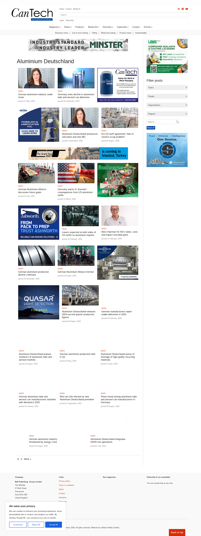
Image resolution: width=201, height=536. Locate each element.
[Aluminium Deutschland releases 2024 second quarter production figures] (80, 305)
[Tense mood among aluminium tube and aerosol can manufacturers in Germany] (119, 390)
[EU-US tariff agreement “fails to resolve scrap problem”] (119, 127)
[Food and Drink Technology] (135, 495)
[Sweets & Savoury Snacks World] (110, 511)
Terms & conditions (66, 485)
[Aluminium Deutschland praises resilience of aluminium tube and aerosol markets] (37, 347)
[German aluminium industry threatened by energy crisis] (47, 432)
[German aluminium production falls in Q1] (78, 347)
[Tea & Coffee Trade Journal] (135, 506)
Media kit (76, 9)
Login (61, 20)
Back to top (177, 532)
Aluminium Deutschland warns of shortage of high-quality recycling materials (118, 357)
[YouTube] (187, 9)
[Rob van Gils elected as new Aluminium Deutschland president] (78, 390)
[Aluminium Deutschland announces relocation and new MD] (80, 127)
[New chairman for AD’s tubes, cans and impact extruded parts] (119, 225)
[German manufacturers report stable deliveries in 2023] (119, 305)
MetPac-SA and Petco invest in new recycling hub (41, 3)
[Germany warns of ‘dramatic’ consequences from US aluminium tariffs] (76, 182)
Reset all (151, 128)
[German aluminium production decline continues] (36, 265)
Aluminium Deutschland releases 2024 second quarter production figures (78, 314)
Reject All (36, 525)
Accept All (53, 525)
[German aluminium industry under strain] (36, 88)
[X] (183, 9)
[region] (35, 516)
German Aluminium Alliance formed (76, 272)
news (20, 91)
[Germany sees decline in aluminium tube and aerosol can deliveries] (76, 88)
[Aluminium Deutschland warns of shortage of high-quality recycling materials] (119, 347)
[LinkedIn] (179, 9)
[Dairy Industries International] (110, 493)
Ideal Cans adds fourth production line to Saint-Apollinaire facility (97, 3)
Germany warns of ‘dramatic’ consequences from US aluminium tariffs (75, 192)
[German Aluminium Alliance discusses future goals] (36, 182)
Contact (68, 9)
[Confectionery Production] (135, 485)
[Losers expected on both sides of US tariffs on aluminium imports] (80, 225)
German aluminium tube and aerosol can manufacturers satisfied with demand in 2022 (37, 399)
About (61, 9)
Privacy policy (64, 481)
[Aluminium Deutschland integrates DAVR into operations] (109, 432)
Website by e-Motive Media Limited (105, 528)
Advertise (62, 497)
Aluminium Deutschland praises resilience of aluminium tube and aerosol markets (35, 357)
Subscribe (70, 20)
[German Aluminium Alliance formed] (76, 265)
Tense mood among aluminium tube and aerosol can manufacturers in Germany (119, 399)
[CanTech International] (32, 20)
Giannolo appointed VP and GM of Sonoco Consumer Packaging (160, 3)
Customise (18, 525)
